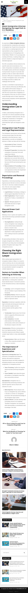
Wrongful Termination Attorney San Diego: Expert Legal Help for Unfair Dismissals (13, 491)
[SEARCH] (24, 552)
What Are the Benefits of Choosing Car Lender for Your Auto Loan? (14, 432)
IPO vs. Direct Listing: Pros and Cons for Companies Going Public (14, 424)
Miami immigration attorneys (17, 43)
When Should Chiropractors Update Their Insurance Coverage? (17, 535)
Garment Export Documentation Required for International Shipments (17, 543)
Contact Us (11, 591)
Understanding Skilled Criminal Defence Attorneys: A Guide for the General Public (13, 470)
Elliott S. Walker (6, 31)
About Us (16, 591)
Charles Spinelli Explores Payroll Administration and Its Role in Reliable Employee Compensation (17, 525)
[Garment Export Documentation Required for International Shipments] (5, 543)
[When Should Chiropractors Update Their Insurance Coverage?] (5, 535)
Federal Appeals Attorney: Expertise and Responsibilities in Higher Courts (12, 512)
